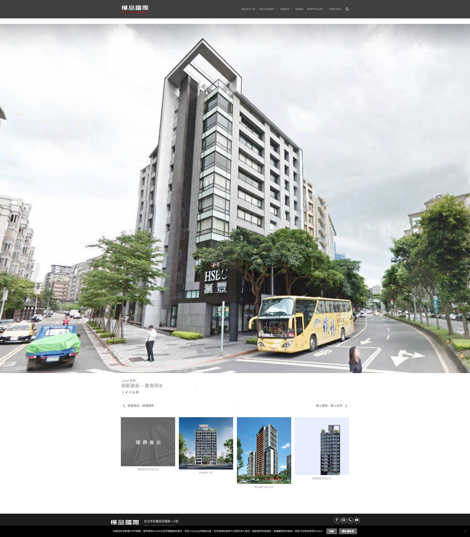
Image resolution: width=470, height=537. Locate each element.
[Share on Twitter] (126, 392)
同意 (331, 531)
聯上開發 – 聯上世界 (329, 405)
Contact (335, 9)
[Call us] (350, 520)
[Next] (349, 465)
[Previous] (121, 465)
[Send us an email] (344, 520)
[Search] (347, 9)
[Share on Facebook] (123, 392)
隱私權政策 (348, 531)
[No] (465, 532)
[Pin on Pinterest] (134, 392)
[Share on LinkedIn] (137, 392)
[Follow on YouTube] (357, 520)
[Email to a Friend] (130, 392)
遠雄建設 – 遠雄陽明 (140, 405)
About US (248, 9)
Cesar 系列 (128, 380)
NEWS (299, 9)
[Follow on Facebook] (337, 520)
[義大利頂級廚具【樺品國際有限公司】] (135, 9)
